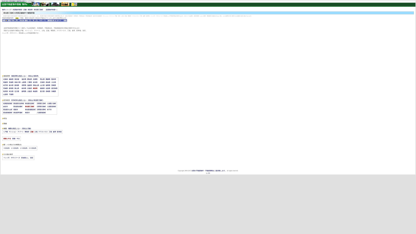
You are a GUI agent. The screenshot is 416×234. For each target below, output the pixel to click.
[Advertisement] (208, 54)
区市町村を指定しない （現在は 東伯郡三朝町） (27, 100)
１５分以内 (23, 148)
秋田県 (5, 91)
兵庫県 (35, 79)
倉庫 (54, 132)
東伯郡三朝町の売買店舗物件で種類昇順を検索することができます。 (18, 1)
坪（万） (36, 20)
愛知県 (29, 79)
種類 (4, 20)
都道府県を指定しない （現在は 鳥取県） (25, 76)
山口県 (42, 85)
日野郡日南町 (41, 106)
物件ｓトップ (6, 10)
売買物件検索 (17, 10)
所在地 (22, 20)
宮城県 (5, 88)
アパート (21, 132)
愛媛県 (48, 79)
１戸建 (5, 132)
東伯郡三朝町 (38, 10)
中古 (18, 138)
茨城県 (11, 82)
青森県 (5, 82)
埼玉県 (11, 91)
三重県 (29, 82)
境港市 (15, 109)
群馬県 (11, 88)
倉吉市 (5, 106)
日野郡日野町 (41, 109)
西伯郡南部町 (7, 112)
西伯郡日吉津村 (18, 103)
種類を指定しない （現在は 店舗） (20, 128)
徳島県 (42, 88)
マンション (12, 132)
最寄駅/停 (51, 20)
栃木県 (11, 85)
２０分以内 (32, 148)
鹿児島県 (54, 88)
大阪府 (29, 91)
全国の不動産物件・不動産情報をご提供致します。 (209, 170)
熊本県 (53, 79)
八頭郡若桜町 (51, 106)
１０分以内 (14, 148)
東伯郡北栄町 (29, 103)
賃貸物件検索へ (51, 10)
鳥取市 (27, 112)
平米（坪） (15, 20)
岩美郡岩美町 (7, 103)
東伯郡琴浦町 (18, 112)
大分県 (53, 82)
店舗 (24, 10)
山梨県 (24, 82)
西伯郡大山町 (7, 109)
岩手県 (5, 85)
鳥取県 (30, 10)
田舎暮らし (25, 158)
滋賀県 (29, 85)
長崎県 (48, 91)
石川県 (17, 91)
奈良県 (35, 82)
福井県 (24, 79)
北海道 (5, 79)
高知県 (48, 82)
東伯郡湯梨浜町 (30, 109)
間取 (9, 20)
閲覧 (65, 20)
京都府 (29, 88)
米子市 (49, 109)
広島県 (42, 82)
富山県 (17, 88)
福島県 (11, 79)
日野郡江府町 (41, 103)
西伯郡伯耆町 (18, 106)
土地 (35, 132)
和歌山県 (36, 85)
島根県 (35, 91)
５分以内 (6, 148)
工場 (50, 132)
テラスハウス (43, 132)
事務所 (27, 132)
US (209, 173)
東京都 (17, 79)
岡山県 (42, 79)
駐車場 (59, 132)
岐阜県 (24, 88)
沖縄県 (53, 91)
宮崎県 (53, 85)
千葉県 (11, 94)
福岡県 (48, 85)
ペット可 (6, 158)
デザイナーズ (15, 158)
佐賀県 (48, 88)
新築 (13, 138)
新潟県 (17, 85)
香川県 (42, 91)
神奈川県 (18, 82)
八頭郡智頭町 (41, 112)
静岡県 (24, 91)
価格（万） (28, 20)
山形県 (5, 94)
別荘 (31, 158)
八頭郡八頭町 (51, 103)
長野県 (24, 85)
